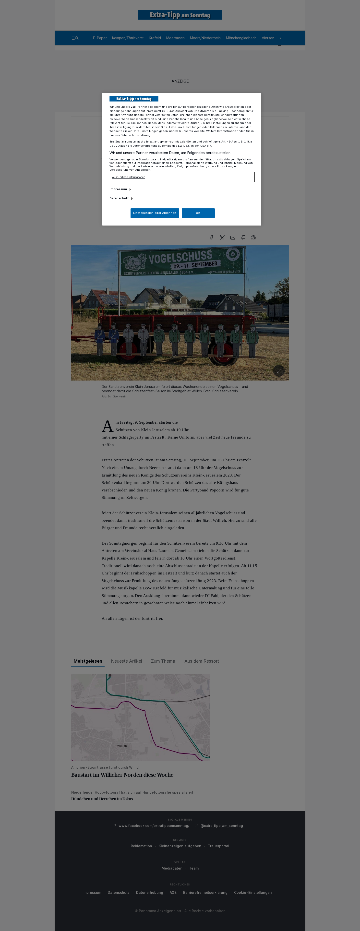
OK (198, 213)
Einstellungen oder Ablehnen (154, 213)
